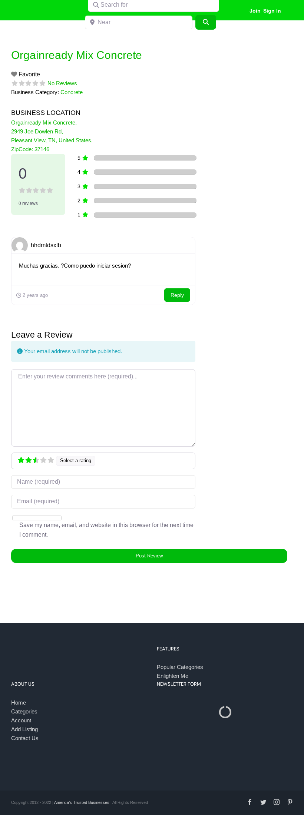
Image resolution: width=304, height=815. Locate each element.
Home (18, 702)
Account (21, 720)
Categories (24, 711)
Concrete (71, 92)
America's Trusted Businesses (81, 802)
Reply (177, 295)
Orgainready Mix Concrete (76, 55)
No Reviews (62, 83)
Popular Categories (180, 667)
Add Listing (24, 729)
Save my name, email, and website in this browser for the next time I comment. (106, 530)
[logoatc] (42, 4)
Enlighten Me (172, 676)
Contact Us (25, 738)
